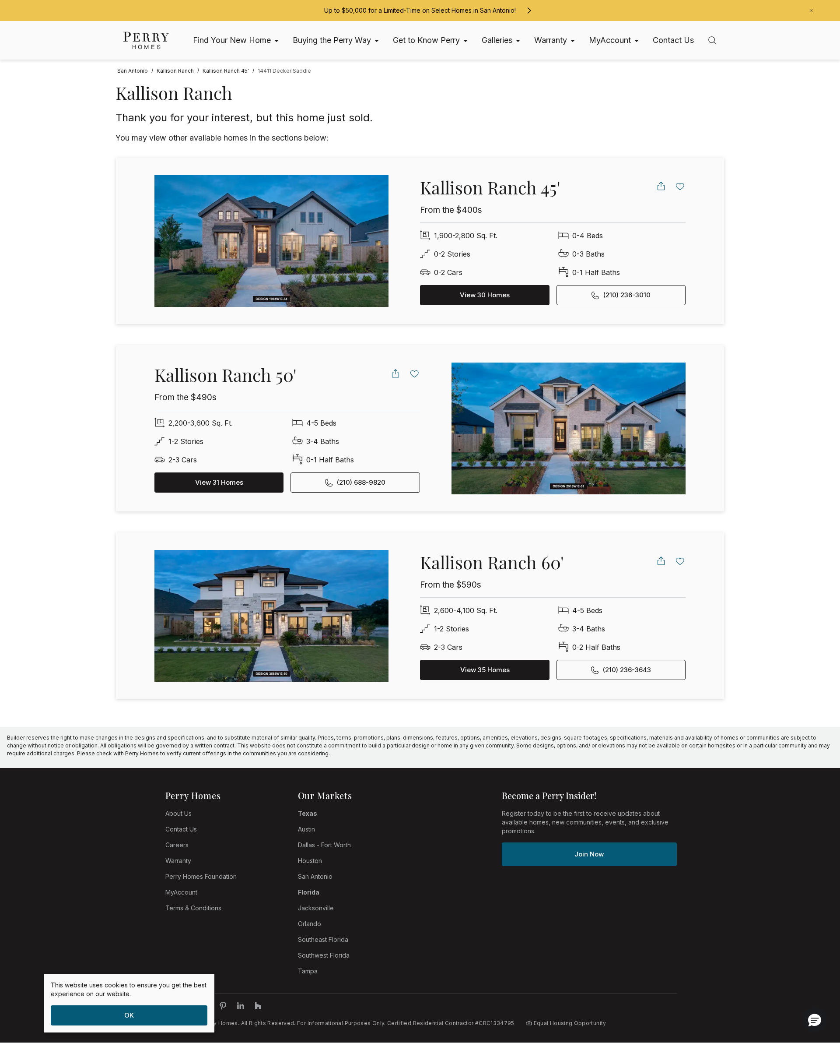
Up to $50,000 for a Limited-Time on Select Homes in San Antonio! (420, 10)
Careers (177, 845)
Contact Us (181, 829)
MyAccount (181, 892)
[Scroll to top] (814, 988)
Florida (308, 892)
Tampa (308, 971)
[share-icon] (661, 186)
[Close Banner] (811, 10)
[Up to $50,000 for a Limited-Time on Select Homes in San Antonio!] (529, 10)
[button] (814, 1020)
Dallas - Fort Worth (324, 845)
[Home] (146, 40)
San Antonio (315, 876)
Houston (310, 860)
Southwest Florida (324, 955)
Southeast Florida (323, 939)
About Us (178, 813)
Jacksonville (316, 908)
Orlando (309, 923)
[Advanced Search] (712, 40)
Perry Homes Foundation (201, 876)
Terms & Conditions (193, 908)
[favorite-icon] (680, 186)
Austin (306, 829)
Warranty (178, 860)
